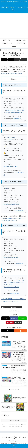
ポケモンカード (6, 307)
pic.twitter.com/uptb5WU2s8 (11, 204)
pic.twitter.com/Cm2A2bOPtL (11, 287)
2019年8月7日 (17, 118)
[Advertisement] (14, 26)
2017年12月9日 (14, 293)
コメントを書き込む (14, 420)
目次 (12, 79)
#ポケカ (19, 110)
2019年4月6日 (19, 263)
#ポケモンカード (10, 110)
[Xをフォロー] (7, 330)
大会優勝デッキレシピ (16, 307)
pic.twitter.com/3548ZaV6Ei (16, 112)
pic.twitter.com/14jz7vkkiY (11, 166)
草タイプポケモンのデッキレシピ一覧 (11, 73)
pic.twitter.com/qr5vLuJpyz (11, 257)
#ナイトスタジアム (10, 137)
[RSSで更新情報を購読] (20, 330)
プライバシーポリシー (14, 441)
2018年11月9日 (19, 210)
